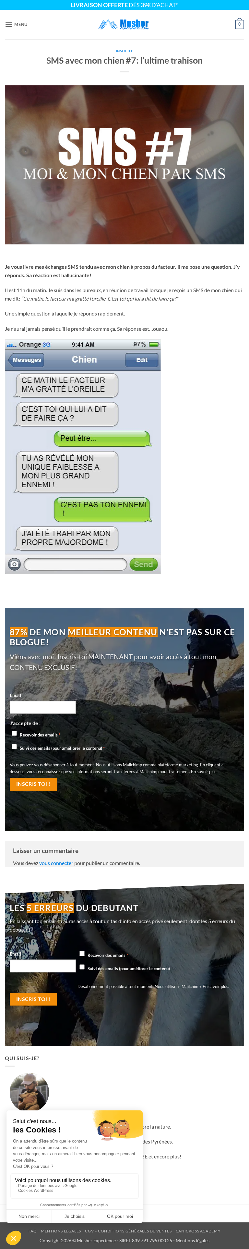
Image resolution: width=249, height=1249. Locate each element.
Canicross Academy (198, 1231)
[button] (16, 24)
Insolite (124, 51)
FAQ (33, 1231)
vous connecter (56, 863)
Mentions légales (61, 1231)
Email (15, 695)
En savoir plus (204, 771)
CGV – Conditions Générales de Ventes (128, 1231)
